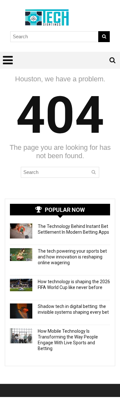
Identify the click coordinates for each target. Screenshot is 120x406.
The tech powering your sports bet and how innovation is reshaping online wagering (72, 256)
